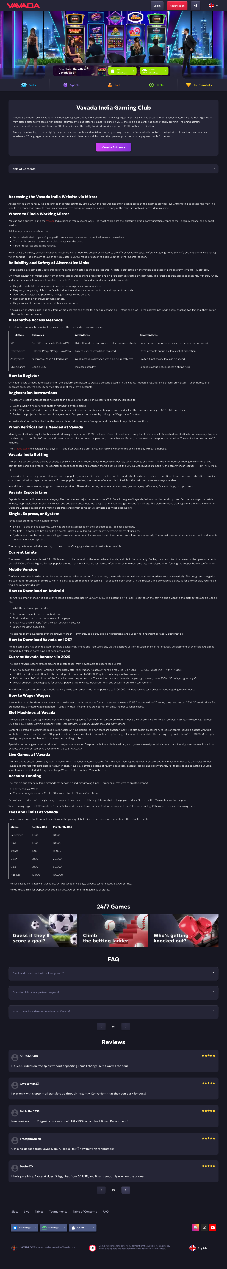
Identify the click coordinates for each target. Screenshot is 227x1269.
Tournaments (58, 1211)
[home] (23, 5)
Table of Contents (85, 1211)
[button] (222, 45)
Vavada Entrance (113, 147)
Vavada (50, 220)
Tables (39, 1211)
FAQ (106, 1211)
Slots (14, 1211)
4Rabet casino (21, 448)
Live (26, 1211)
